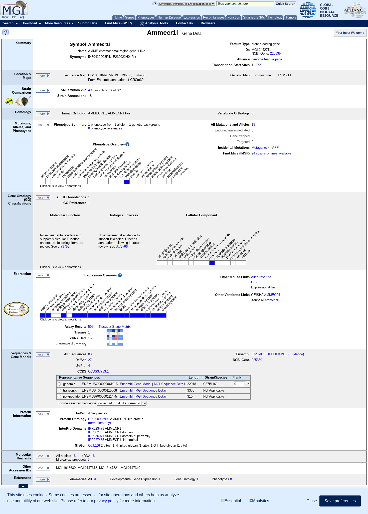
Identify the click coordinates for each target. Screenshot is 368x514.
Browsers (208, 23)
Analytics (261, 501)
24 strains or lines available (271, 153)
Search (8, 23)
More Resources (57, 23)
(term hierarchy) (99, 423)
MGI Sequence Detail (169, 384)
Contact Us (184, 23)
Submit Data (87, 23)
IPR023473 (96, 428)
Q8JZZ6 (94, 445)
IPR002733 (96, 432)
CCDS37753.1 (98, 371)
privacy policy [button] (106, 501)
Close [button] (311, 501)
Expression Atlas (263, 287)
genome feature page (267, 59)
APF (275, 147)
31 (94, 479)
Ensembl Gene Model (135, 384)
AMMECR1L (273, 295)
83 (90, 354)
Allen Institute (261, 277)
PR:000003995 (98, 419)
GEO (254, 282)
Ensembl (126, 390)
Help (13, 17)
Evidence (296, 354)
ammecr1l (272, 300)
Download (29, 23)
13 (253, 124)
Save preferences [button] (340, 501)
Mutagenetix (260, 147)
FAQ (21, 17)
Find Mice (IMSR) (118, 23)
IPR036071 (96, 436)
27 (90, 360)
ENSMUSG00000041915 (269, 354)
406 (90, 90)
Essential (233, 501)
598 (90, 326)
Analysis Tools (156, 23)
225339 (275, 53)
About (5, 17)
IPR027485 (96, 440)
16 (90, 338)
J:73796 (63, 246)
